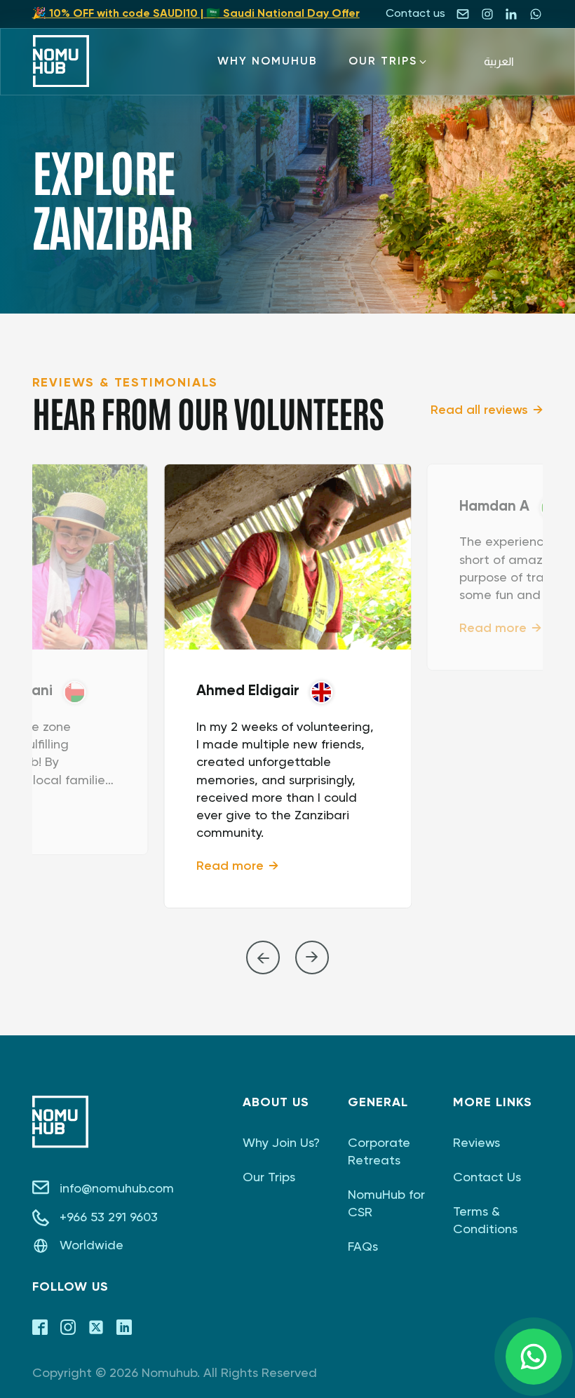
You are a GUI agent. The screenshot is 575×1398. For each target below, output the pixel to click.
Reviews (476, 1143)
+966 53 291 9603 (109, 1217)
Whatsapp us (533, 1356)
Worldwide (91, 1245)
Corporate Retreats (379, 1152)
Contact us (415, 14)
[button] (267, 62)
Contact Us (487, 1177)
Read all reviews (479, 410)
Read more (230, 866)
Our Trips (269, 1177)
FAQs (363, 1247)
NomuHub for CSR (386, 1204)
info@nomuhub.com (117, 1189)
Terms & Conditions (485, 1221)
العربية (499, 61)
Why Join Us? (281, 1143)
